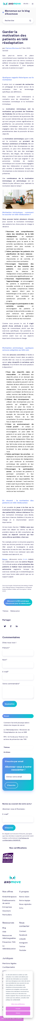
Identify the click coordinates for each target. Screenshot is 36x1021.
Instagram (23, 942)
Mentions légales (9, 963)
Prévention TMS (9, 942)
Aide (4, 931)
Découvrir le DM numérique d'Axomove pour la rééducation (18, 602)
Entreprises (7, 907)
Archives (7, 752)
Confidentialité (8, 967)
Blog (4, 928)
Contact (22, 931)
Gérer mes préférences (18, 1004)
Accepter (18, 1008)
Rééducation (15, 611)
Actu (21, 908)
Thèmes (7, 747)
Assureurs (6, 911)
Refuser (18, 1013)
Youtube (22, 950)
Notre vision (24, 896)
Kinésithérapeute (9, 896)
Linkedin (22, 939)
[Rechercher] (30, 21)
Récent (6, 716)
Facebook (23, 935)
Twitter (22, 946)
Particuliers (7, 915)
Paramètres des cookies (12, 1018)
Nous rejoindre (25, 904)
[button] (33, 4)
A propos (24, 891)
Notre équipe (24, 900)
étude (25, 559)
